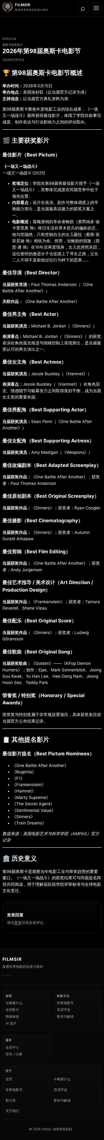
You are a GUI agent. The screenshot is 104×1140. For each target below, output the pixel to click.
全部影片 (12, 1010)
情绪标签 (12, 1016)
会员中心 (12, 1047)
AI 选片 (11, 1023)
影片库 (11, 1100)
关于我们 (12, 1111)
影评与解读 (65, 1016)
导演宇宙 (63, 1010)
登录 (18, 922)
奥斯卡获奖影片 (12, 45)
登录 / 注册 (14, 1054)
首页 (9, 1079)
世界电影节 (65, 1003)
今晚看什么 (14, 1003)
